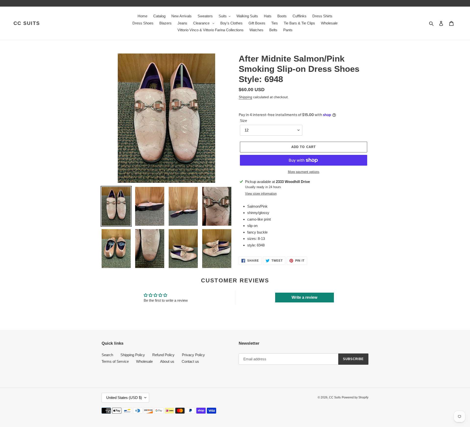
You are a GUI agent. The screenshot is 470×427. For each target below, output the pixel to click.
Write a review (304, 297)
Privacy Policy (193, 355)
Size (243, 120)
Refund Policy (163, 355)
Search (107, 355)
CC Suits (26, 23)
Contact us (190, 361)
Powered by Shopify (355, 397)
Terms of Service (115, 361)
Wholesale (144, 361)
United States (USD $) (124, 397)
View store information (261, 193)
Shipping (245, 97)
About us (167, 361)
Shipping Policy (132, 355)
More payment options (303, 172)
